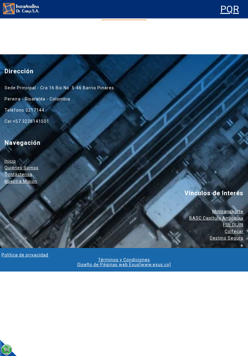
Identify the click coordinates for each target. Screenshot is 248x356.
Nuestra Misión (21, 181)
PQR (229, 9)
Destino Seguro (226, 238)
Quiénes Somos (22, 167)
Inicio (10, 161)
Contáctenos (18, 174)
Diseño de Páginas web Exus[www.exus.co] (124, 264)
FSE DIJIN (233, 224)
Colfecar (234, 231)
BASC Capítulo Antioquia (216, 218)
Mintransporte (227, 211)
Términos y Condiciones (124, 259)
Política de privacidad (25, 255)
